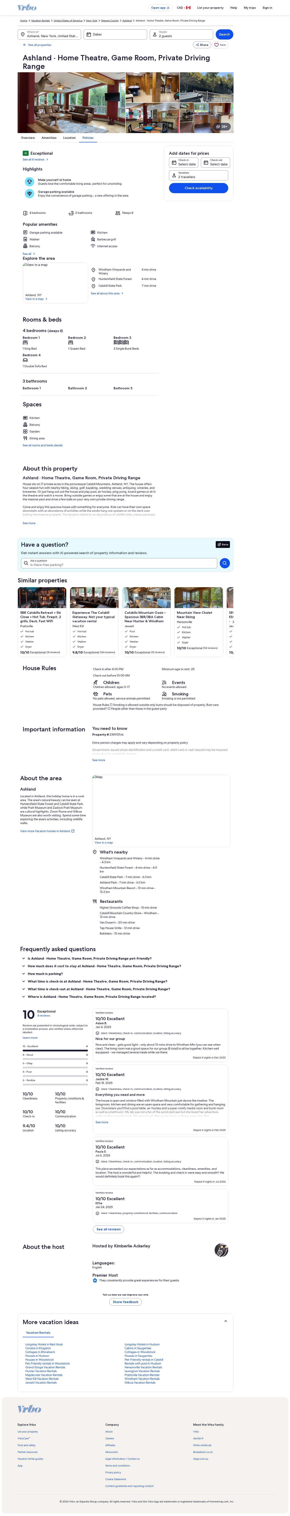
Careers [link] (109, 1438)
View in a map (34, 299)
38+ (224, 127)
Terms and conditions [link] (117, 1465)
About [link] (109, 1431)
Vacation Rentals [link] (40, 20)
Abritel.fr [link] (198, 1438)
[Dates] (115, 34)
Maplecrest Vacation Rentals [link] (43, 1375)
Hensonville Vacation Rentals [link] (143, 1367)
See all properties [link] (39, 45)
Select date (187, 164)
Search (224, 34)
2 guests (165, 36)
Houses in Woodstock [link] (39, 1359)
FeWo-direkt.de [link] (202, 1445)
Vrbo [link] (196, 1431)
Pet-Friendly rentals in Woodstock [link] (47, 1363)
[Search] (225, 563)
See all (27, 254)
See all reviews (109, 1229)
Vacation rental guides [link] (30, 1459)
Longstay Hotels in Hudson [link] (142, 1344)
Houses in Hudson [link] (37, 1356)
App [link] (20, 1465)
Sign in (267, 8)
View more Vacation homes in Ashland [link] (45, 831)
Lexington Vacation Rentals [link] (142, 1371)
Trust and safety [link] (26, 1445)
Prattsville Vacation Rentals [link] (142, 1375)
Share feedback (125, 1302)
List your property (210, 8)
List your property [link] (28, 1431)
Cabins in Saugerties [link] (138, 1348)
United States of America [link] (68, 20)
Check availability (199, 188)
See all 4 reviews (33, 159)
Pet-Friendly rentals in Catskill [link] (144, 1359)
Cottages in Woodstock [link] (140, 1352)
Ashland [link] (127, 20)
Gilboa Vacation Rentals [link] (140, 1382)
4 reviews (43, 1015)
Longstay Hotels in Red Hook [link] (44, 1344)
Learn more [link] (30, 1039)
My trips (250, 8)
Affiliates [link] (110, 1445)
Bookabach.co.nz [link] (203, 1452)
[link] (220, 44)
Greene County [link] (110, 20)
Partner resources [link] (28, 1452)
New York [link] (91, 20)
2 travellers (186, 177)
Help (233, 8)
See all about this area (105, 293)
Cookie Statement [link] (115, 1479)
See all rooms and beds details (43, 445)
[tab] (38, 1332)
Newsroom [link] (111, 1452)
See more (29, 523)
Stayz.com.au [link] (200, 1459)
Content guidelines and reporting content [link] (129, 1486)
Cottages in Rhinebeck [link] (40, 1352)
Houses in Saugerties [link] (138, 1356)
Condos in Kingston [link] (38, 1348)
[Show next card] (233, 621)
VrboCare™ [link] (24, 1438)
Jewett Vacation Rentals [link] (41, 1382)
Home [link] (23, 20)
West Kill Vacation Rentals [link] (42, 1379)
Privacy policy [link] (113, 1472)
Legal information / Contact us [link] (122, 1459)
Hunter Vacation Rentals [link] (41, 1371)
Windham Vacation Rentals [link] (142, 1379)
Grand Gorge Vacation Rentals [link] (45, 1367)
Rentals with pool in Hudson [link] (143, 1363)
